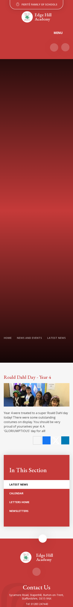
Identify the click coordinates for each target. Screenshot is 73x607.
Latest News (56, 338)
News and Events (29, 338)
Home (8, 338)
